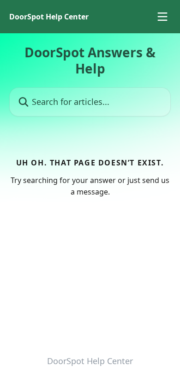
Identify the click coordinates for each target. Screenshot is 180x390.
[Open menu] (162, 16)
